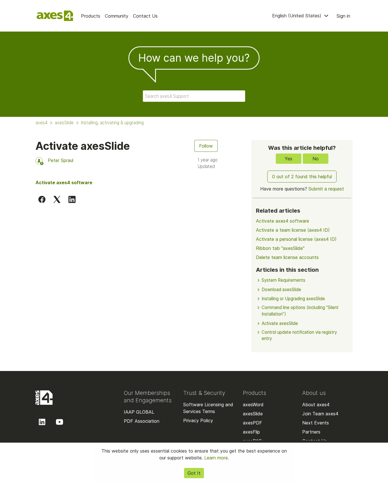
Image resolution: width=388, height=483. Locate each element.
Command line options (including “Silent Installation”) (300, 311)
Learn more (216, 458)
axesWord (253, 404)
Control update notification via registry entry (299, 335)
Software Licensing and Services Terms (208, 408)
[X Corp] (57, 199)
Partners (311, 432)
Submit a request (326, 189)
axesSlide (64, 122)
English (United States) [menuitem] (297, 15)
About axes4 (315, 404)
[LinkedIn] (72, 199)
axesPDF (252, 423)
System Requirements (283, 280)
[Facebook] (42, 199)
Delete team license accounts (287, 257)
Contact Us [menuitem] (145, 16)
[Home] (55, 15)
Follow (206, 146)
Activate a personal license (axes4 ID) (296, 239)
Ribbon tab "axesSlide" (280, 248)
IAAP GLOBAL (139, 412)
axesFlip (251, 432)
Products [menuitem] (90, 16)
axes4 (41, 122)
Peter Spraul (60, 160)
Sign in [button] (343, 16)
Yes (288, 158)
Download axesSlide (281, 289)
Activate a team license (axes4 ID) (293, 230)
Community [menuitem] (116, 16)
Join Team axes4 (320, 413)
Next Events (315, 423)
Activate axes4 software (282, 221)
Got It (194, 473)
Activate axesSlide (280, 323)
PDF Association (141, 421)
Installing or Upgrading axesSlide (293, 298)
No (315, 158)
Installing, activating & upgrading (112, 122)
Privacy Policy (198, 420)
